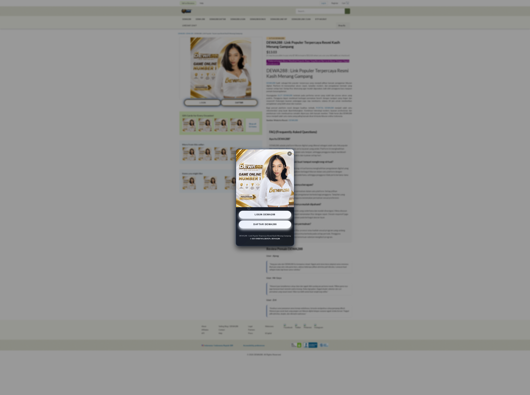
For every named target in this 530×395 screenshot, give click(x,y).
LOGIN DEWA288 (265, 214)
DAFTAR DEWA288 (265, 224)
